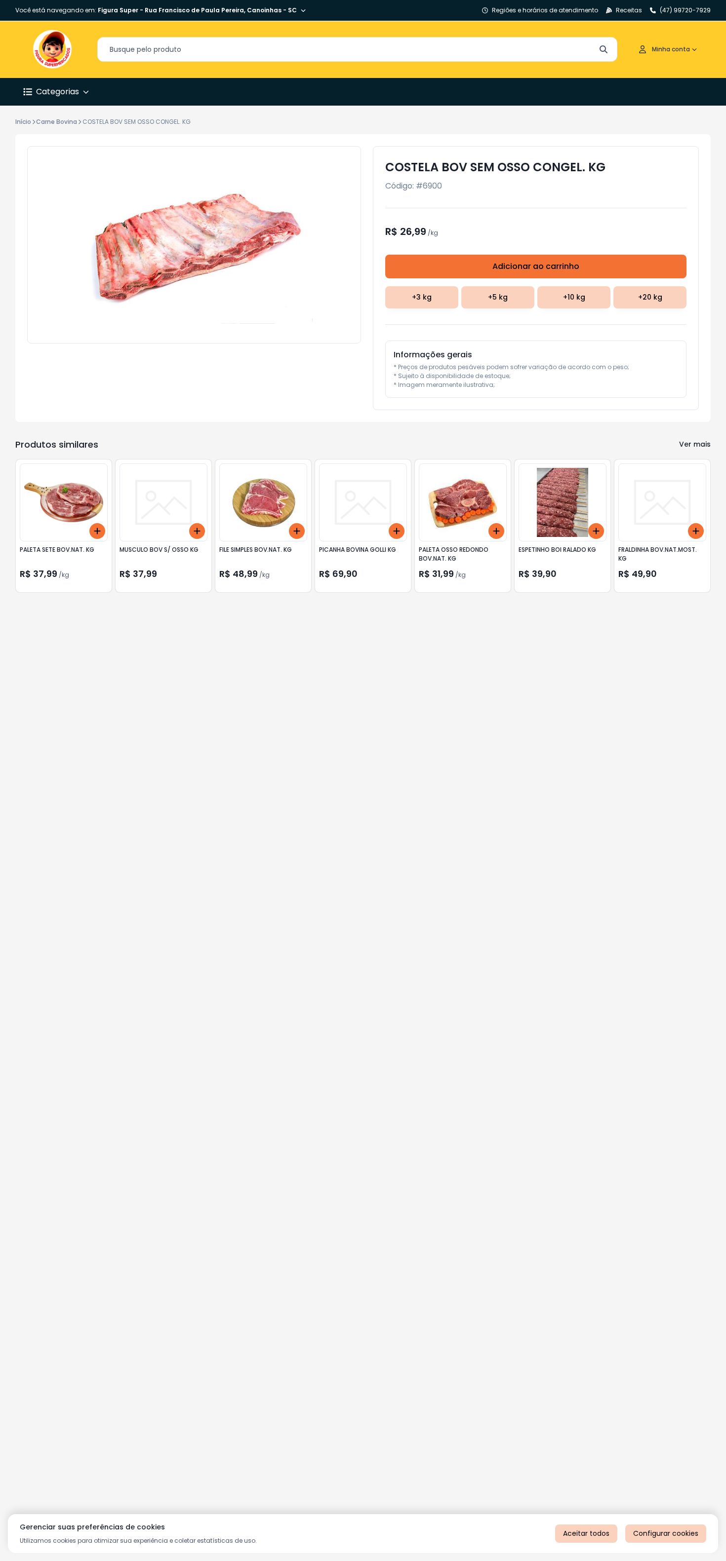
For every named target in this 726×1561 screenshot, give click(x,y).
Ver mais (695, 444)
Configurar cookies (665, 1533)
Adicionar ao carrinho (535, 266)
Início (23, 121)
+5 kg (498, 297)
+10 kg (574, 297)
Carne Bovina (56, 121)
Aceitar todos (586, 1533)
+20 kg (650, 297)
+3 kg (422, 297)
